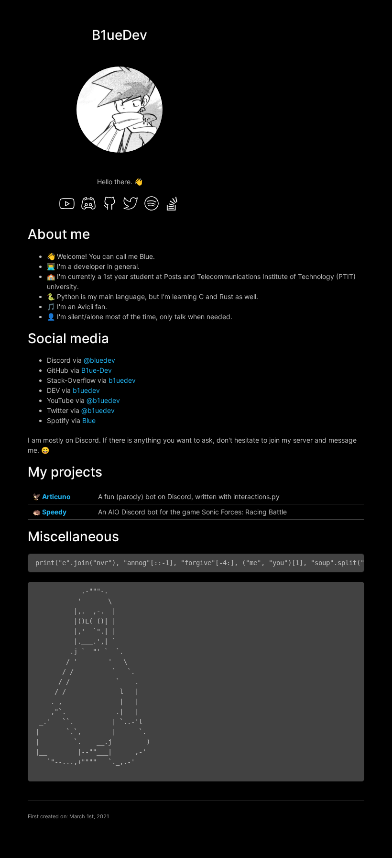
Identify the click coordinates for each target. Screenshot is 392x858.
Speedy (54, 512)
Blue (89, 420)
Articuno (56, 496)
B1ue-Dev (96, 370)
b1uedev (122, 380)
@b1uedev (103, 400)
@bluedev (99, 360)
